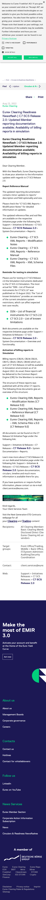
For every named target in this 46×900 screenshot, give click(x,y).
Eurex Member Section (14, 812)
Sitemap (6, 892)
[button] (3, 42)
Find (7, 80)
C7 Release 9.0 (22, 448)
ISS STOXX (20, 874)
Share (29, 97)
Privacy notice (23, 886)
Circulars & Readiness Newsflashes (22, 80)
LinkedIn (7, 783)
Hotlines (7, 755)
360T (13, 869)
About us (7, 708)
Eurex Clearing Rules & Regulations (18, 889)
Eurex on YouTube (12, 789)
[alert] (23, 31)
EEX (5, 869)
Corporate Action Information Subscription (18, 820)
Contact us (8, 749)
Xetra (23, 869)
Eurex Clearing (19, 867)
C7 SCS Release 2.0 (24, 228)
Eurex (5, 867)
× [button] (44, 2)
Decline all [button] (33, 57)
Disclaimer (7, 886)
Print (40, 97)
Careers (6, 726)
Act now (7, 657)
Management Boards (13, 714)
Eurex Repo (35, 867)
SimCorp (7, 874)
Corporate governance (14, 720)
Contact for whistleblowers (16, 761)
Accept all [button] (12, 57)
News (5, 827)
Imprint (37, 886)
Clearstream (21, 872)
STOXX (34, 872)
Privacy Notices (9, 38)
